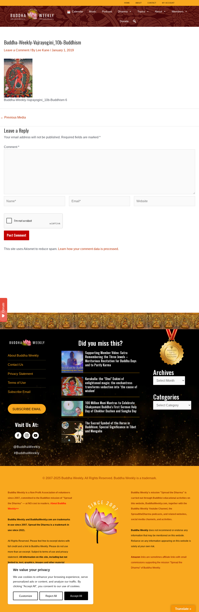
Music (92, 11)
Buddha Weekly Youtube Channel (149, 508)
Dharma (123, 11)
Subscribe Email (19, 391)
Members (177, 11)
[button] (134, 21)
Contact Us (15, 364)
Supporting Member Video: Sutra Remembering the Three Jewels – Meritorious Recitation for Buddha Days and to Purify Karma (110, 358)
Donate (124, 21)
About (158, 11)
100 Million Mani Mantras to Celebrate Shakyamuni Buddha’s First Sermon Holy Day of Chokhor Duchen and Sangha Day (111, 406)
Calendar (77, 11)
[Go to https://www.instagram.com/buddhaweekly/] (26, 436)
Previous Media (13, 117)
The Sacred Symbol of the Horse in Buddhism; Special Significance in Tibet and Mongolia (110, 427)
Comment (11, 147)
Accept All (76, 595)
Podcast (107, 11)
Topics (141, 11)
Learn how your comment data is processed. (88, 249)
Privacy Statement (20, 373)
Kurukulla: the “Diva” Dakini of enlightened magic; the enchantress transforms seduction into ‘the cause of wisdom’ (111, 384)
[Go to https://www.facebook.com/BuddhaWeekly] (18, 436)
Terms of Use (17, 382)
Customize (25, 595)
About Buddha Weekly (23, 355)
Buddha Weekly (39, 546)
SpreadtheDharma (141, 514)
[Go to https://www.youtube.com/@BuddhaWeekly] (35, 436)
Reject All (51, 595)
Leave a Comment (16, 50)
